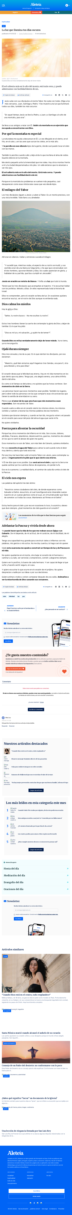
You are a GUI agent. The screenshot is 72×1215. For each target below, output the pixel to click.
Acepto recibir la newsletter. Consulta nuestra (27, 637)
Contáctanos (53, 1209)
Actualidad (11, 1175)
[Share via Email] (66, 95)
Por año (48, 1175)
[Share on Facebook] (56, 95)
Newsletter (30, 1175)
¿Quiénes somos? (35, 1209)
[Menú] (11, 5)
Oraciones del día (13, 889)
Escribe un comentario (36, 709)
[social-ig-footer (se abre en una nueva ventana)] (41, 1203)
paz (23, 596)
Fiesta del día (11, 868)
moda (5, 956)
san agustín (7, 1011)
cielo (4, 596)
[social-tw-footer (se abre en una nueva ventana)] (38, 1203)
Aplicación (30, 1178)
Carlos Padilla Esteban (26, 34)
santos (6, 1109)
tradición (6, 1076)
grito (10, 309)
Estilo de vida (11, 1181)
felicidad (12, 596)
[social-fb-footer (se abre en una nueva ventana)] (34, 1203)
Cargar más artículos (36, 790)
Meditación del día (14, 875)
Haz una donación (23, 1209)
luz (18, 596)
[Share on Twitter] (62, 95)
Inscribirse (8, 641)
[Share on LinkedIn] (59, 95)
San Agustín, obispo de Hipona (42, 8)
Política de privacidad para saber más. (38, 637)
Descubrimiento (12, 1183)
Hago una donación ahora (14, 669)
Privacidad (61, 1209)
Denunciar (11, 726)
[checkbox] (4, 637)
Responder (5, 726)
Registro (15, 12)
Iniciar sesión (36, 1196)
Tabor (55, 530)
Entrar (42, 702)
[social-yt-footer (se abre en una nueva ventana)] (31, 1203)
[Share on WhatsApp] (69, 95)
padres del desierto (9, 1043)
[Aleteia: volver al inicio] (36, 4)
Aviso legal (45, 1209)
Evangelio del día (13, 882)
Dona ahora (35, 12)
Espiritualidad (6, 22)
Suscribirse (36, 1191)
